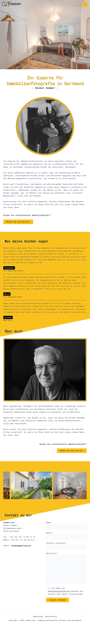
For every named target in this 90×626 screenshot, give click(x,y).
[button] (5, 485)
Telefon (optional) (56, 543)
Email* (49, 533)
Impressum (38, 616)
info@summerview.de (21, 545)
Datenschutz (51, 616)
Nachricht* (51, 553)
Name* (49, 522)
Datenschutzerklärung (59, 591)
